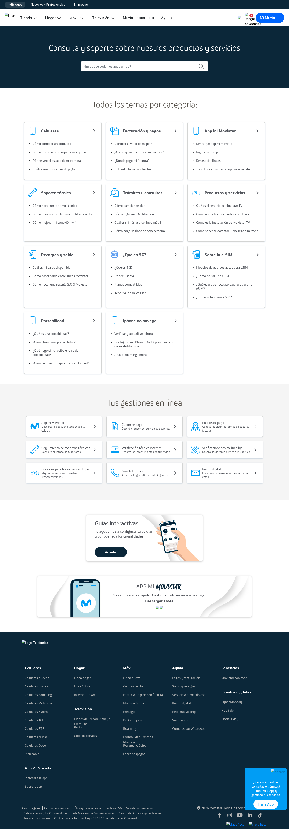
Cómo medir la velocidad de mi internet (223, 214)
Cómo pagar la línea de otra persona (139, 231)
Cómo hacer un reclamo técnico (55, 205)
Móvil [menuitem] (74, 18)
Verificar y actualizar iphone (134, 333)
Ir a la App (266, 804)
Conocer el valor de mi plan (133, 144)
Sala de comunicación (140, 808)
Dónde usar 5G (124, 276)
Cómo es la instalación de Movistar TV (223, 222)
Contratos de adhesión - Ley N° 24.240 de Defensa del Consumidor (96, 818)
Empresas (81, 4)
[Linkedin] (250, 816)
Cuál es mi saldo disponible (51, 267)
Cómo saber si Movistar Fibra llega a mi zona (227, 231)
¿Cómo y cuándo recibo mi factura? (139, 152)
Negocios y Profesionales (48, 4)
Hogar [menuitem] (50, 18)
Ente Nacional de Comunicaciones (93, 813)
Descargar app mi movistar (214, 144)
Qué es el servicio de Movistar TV (219, 205)
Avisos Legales (31, 808)
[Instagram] (230, 816)
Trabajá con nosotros (37, 818)
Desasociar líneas (208, 160)
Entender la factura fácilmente (135, 169)
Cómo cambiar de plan (130, 205)
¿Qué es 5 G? (123, 267)
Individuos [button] (15, 4)
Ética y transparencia (88, 808)
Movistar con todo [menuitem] (138, 17)
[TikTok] (260, 816)
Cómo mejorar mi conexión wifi (54, 222)
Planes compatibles (128, 284)
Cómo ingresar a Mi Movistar (134, 214)
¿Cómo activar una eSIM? (214, 297)
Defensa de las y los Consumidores (45, 813)
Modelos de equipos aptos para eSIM (222, 267)
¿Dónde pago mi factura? (131, 160)
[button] (249, 17)
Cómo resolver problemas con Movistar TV (62, 214)
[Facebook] (220, 816)
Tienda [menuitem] (26, 18)
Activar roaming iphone (130, 355)
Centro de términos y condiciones (140, 813)
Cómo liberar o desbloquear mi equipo (59, 152)
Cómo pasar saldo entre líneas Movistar (60, 276)
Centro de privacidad (57, 808)
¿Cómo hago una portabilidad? (54, 342)
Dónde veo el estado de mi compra (57, 160)
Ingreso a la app (207, 152)
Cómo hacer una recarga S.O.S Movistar (60, 284)
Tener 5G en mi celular (130, 293)
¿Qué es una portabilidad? (51, 333)
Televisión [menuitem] (101, 18)
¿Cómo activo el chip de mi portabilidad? (61, 363)
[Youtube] (240, 816)
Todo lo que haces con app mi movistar (223, 169)
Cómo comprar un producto (52, 144)
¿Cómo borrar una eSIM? (213, 276)
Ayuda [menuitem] (166, 17)
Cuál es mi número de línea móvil (137, 222)
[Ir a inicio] (10, 18)
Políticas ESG (114, 808)
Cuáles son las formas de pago (54, 169)
